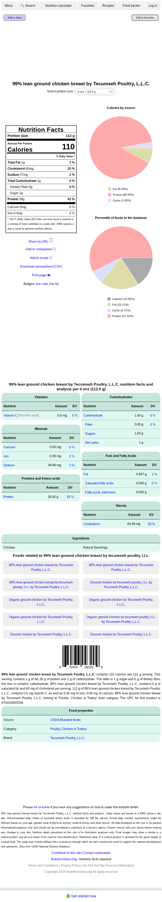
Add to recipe (39, 257)
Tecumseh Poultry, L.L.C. (67, 738)
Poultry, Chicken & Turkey (68, 729)
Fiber (88, 424)
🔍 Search (28, 5)
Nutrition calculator (58, 5)
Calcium (9, 447)
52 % (70, 496)
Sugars (90, 433)
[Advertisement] (81, 51)
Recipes (108, 5)
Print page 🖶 (41, 275)
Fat (86, 474)
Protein (9, 496)
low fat (53, 283)
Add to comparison (39, 249)
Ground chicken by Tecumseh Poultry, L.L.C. (41, 634)
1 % (154, 474)
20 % (151, 523)
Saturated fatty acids (99, 483)
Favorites (87, 5)
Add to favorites (145, 17)
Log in (153, 5)
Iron (6, 456)
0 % (74, 415)
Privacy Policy (71, 865)
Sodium (9, 465)
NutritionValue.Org (64, 859)
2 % (71, 456)
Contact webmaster (96, 853)
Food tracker (131, 5)
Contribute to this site (66, 853)
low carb (42, 283)
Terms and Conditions (43, 865)
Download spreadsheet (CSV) (41, 266)
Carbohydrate (93, 415)
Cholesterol (92, 523)
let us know (42, 807)
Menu (9, 5)
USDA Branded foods (65, 720)
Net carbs (92, 442)
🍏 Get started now (81, 896)
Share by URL (38, 241)
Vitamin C (10, 415)
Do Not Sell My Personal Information (108, 865)
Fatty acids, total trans (100, 492)
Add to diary (15, 17)
